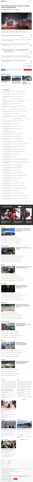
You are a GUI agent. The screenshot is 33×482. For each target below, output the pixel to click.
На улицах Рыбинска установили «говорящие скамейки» (9, 337)
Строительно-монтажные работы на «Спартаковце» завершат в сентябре (11, 335)
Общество (8, 92)
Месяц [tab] (20, 206)
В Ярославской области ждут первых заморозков (8, 371)
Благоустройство (5, 321)
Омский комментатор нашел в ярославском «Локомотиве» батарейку (13, 133)
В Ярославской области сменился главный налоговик (10, 180)
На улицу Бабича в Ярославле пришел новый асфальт (10, 113)
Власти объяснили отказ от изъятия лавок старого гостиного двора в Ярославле (14, 175)
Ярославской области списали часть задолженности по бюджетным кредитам (7, 390)
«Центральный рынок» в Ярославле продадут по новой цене (23, 267)
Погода (8, 191)
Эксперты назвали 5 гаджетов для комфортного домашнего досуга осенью (13, 146)
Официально (9, 178)
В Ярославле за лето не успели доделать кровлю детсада (11, 123)
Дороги (8, 97)
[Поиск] (29, 1)
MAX (8, 465)
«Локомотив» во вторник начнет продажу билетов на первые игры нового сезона (14, 93)
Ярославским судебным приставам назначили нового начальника (12, 177)
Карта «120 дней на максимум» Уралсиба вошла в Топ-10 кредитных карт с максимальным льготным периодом (16, 162)
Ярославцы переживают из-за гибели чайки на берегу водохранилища (13, 138)
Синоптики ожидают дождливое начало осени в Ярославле (11, 190)
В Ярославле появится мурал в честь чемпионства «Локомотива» (10, 242)
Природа (8, 139)
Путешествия (19, 419)
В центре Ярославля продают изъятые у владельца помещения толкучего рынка (12, 278)
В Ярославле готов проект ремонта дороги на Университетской (10, 356)
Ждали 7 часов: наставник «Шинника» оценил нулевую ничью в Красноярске (14, 185)
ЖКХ (18, 379)
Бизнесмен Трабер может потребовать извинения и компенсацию (12, 128)
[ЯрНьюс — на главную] (4, 1)
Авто (8, 114)
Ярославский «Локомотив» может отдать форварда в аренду (11, 103)
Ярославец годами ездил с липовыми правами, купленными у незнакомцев (12, 299)
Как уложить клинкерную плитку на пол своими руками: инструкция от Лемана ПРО (15, 143)
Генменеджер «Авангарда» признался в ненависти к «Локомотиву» (12, 167)
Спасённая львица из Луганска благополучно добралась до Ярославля (13, 151)
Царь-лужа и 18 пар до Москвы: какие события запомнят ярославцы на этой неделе (15, 198)
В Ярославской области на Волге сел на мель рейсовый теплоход (10, 297)
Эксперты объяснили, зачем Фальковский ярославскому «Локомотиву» (6, 222)
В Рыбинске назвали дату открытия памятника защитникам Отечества (13, 141)
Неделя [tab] (23, 206)
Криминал (8, 129)
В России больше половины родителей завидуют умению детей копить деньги (12, 280)
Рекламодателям (3, 463)
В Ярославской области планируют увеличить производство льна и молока (14, 101)
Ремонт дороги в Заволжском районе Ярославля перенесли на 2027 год (11, 350)
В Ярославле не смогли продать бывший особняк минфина (8, 431)
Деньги (8, 181)
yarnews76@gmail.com (6, 472)
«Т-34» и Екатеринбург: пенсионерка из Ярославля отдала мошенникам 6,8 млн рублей (15, 195)
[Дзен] (2, 70)
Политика (2, 379)
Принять (15, 478)
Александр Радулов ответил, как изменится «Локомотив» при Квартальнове (14, 182)
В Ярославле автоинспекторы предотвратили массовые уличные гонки (13, 172)
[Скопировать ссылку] (31, 66)
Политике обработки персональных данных (7, 480)
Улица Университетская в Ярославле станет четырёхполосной (10, 354)
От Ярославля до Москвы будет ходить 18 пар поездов (23, 429)
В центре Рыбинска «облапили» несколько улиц (10, 156)
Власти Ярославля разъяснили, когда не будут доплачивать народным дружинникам (15, 159)
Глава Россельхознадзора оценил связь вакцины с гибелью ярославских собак (14, 116)
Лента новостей (6, 89)
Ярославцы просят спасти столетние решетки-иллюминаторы (10, 259)
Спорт (8, 186)
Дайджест (8, 163)
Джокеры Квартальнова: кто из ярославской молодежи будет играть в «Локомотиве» (19, 222)
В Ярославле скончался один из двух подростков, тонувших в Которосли (11, 261)
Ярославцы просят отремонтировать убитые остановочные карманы (13, 96)
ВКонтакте (9, 463)
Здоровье (2, 399)
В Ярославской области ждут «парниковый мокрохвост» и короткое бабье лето (14, 106)
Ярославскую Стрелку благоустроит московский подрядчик (9, 331)
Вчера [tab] (26, 206)
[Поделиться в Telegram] (27, 66)
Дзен (8, 464)
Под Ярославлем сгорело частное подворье (23, 248)
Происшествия (8, 11)
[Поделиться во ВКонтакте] (29, 66)
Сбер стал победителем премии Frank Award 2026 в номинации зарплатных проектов (8, 449)
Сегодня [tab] (30, 206)
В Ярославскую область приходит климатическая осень (9, 375)
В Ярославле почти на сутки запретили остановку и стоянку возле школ (13, 91)
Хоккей (8, 94)
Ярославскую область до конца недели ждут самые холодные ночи (10, 373)
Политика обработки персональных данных (6, 473)
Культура (8, 157)
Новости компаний (4, 439)
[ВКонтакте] (4, 70)
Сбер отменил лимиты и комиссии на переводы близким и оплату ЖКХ (24, 390)
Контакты (2, 464)
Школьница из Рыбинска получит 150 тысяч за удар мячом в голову (12, 136)
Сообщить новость (27, 69)
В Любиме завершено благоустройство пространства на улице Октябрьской (23, 324)
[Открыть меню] (31, 1)
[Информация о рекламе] (30, 99)
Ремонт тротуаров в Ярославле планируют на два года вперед (10, 333)
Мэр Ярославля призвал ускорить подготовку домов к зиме (24, 396)
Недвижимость (3, 419)
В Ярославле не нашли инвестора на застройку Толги (8, 433)
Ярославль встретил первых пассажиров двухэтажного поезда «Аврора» (11, 352)
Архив (2, 465)
